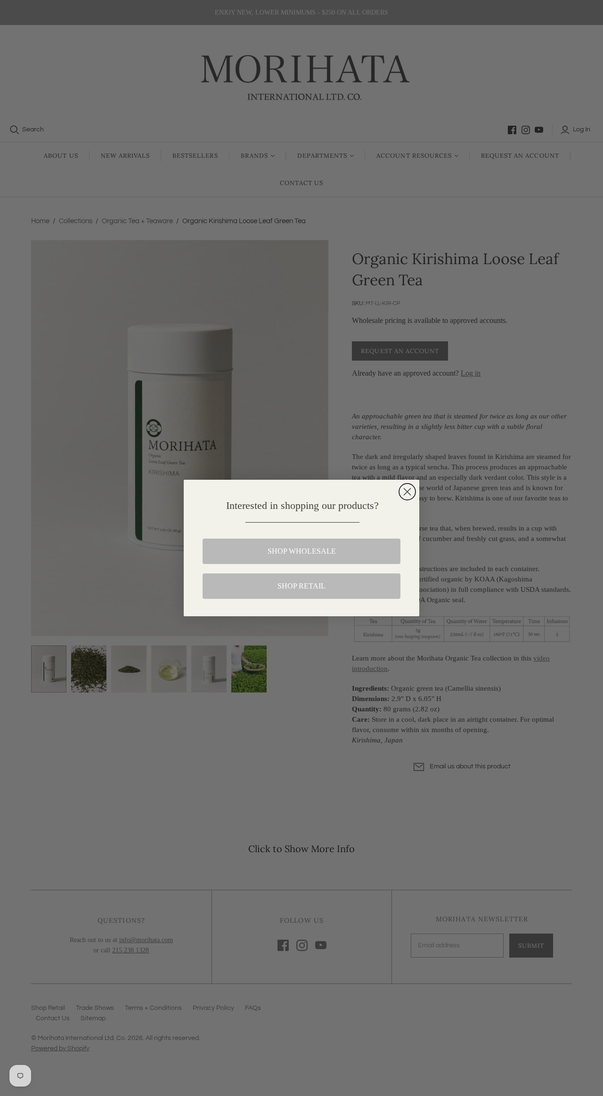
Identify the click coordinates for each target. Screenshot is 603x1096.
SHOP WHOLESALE (302, 551)
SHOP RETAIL (301, 586)
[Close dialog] (407, 492)
